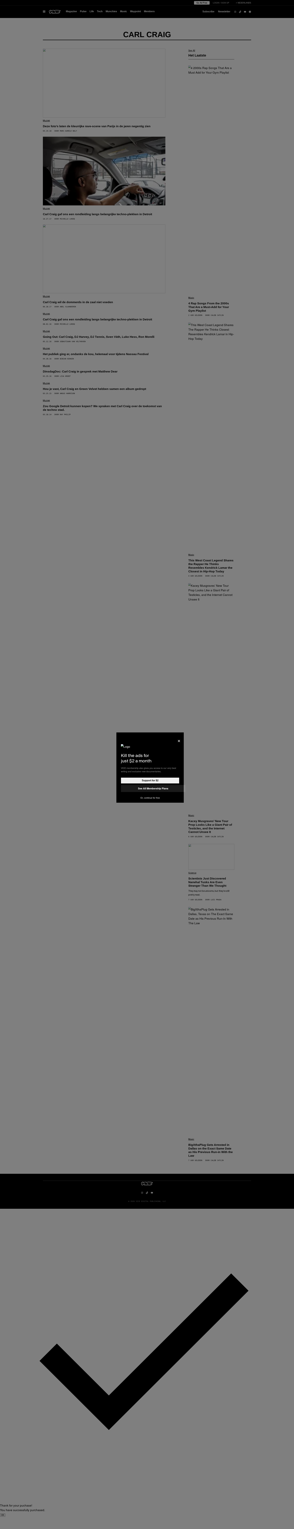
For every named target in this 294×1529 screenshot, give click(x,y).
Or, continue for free (150, 798)
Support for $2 (150, 780)
